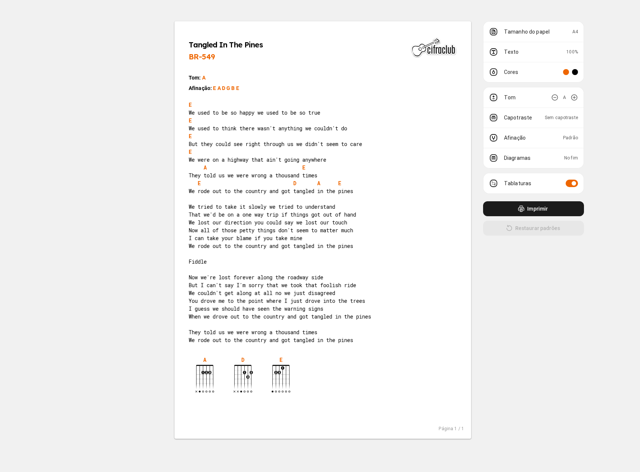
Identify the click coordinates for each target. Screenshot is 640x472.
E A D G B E (226, 88)
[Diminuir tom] (555, 97)
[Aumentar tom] (574, 97)
